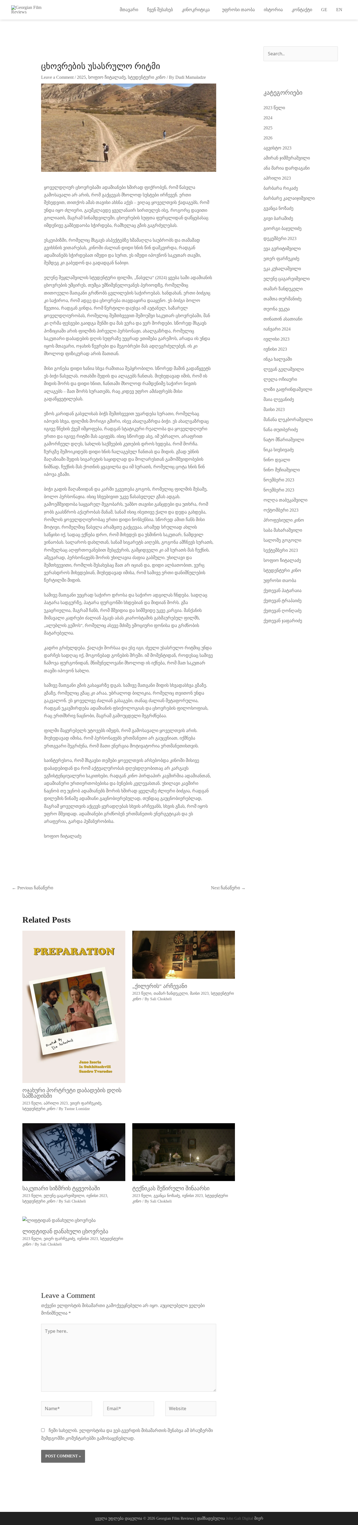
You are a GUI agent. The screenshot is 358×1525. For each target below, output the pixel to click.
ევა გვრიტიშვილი (282, 248)
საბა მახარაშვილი (282, 530)
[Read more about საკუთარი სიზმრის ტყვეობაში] (73, 1151)
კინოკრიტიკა (197, 9)
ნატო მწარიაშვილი (283, 439)
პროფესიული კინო (283, 520)
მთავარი (129, 9)
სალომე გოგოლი (282, 540)
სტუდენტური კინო (147, 77)
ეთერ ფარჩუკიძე (85, 1103)
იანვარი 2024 (277, 329)
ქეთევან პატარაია (282, 590)
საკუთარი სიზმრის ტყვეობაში (61, 1188)
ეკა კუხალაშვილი (282, 268)
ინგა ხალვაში (277, 359)
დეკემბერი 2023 (279, 238)
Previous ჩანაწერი (32, 887)
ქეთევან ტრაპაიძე (282, 600)
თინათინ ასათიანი (282, 319)
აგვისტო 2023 (277, 148)
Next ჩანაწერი (228, 887)
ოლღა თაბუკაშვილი (285, 500)
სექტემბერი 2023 (280, 550)
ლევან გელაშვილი (283, 369)
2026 (267, 138)
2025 (81, 77)
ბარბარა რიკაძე (280, 188)
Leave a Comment (57, 77)
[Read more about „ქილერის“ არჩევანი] (183, 954)
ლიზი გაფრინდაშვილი (287, 389)
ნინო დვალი (276, 459)
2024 (267, 117)
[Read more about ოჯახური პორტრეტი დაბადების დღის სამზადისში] (73, 1006)
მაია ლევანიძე (278, 399)
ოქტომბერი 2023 (280, 510)
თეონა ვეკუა (276, 309)
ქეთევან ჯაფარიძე (282, 620)
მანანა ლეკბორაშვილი (288, 419)
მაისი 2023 (199, 993)
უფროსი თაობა (238, 9)
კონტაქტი (302, 9)
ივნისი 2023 (96, 1196)
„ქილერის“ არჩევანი (159, 986)
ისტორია (273, 9)
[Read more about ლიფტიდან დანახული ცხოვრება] (59, 1219)
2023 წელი (31, 1103)
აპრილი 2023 (56, 1103)
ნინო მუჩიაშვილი (281, 469)
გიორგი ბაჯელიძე (282, 228)
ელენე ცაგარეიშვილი (64, 1196)
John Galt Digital (239, 1518)
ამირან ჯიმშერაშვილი (286, 158)
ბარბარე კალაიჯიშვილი (289, 198)
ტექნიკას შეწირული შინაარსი (170, 1188)
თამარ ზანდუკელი (171, 993)
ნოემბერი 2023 (278, 480)
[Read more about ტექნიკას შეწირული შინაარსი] (183, 1151)
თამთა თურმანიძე (282, 298)
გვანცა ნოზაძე (167, 1196)
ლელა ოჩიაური (280, 379)
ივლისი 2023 (276, 339)
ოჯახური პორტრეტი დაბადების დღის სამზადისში (71, 1093)
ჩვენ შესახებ (160, 9)
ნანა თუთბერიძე (280, 429)
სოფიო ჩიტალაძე (107, 77)
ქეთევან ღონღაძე (282, 610)
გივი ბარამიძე (278, 218)
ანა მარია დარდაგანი (286, 168)
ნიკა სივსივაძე (278, 449)
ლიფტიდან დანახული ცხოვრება (65, 1231)
